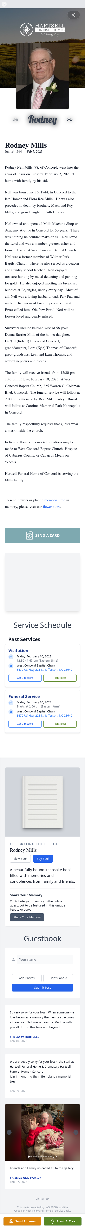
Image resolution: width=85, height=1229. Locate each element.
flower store (51, 506)
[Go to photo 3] (34, 1156)
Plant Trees (60, 678)
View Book (20, 859)
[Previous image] (9, 1132)
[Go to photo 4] (36, 1156)
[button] (42, 1132)
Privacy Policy (31, 1210)
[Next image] (75, 1132)
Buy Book (43, 859)
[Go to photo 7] (44, 1156)
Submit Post (42, 987)
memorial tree (54, 499)
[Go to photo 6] (41, 1156)
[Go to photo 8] (46, 1156)
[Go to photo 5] (39, 1156)
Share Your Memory (27, 917)
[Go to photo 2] (31, 1156)
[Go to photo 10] (51, 1156)
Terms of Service (53, 1210)
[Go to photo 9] (49, 1156)
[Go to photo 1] (29, 1157)
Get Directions (25, 678)
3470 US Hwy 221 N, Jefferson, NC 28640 (44, 669)
